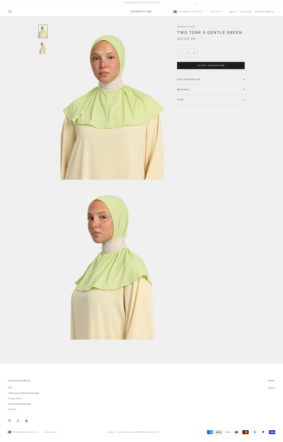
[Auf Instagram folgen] (9, 420)
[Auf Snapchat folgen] (26, 420)
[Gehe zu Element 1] (42, 31)
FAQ (10, 387)
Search (271, 387)
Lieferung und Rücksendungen (23, 393)
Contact (12, 409)
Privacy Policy (15, 398)
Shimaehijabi (186, 26)
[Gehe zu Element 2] (42, 47)
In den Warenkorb (211, 65)
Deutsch (215, 11)
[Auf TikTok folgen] (18, 420)
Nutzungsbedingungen (19, 403)
